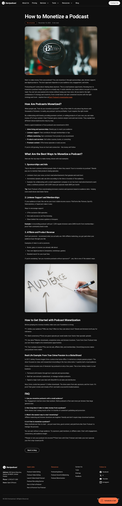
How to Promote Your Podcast (36, 487)
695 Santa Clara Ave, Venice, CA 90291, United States (12, 474)
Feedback (78, 476)
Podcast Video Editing (34, 475)
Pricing (34, 3)
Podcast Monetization (58, 478)
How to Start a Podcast (34, 484)
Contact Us (114, 3)
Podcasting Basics (57, 472)
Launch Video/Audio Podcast (36, 478)
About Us (25, 3)
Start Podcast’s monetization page (60, 97)
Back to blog (32, 450)
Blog (77, 3)
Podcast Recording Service (35, 481)
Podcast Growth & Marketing (60, 475)
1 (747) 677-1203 (12, 479)
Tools (77, 470)
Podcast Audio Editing (34, 472)
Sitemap (78, 473)
